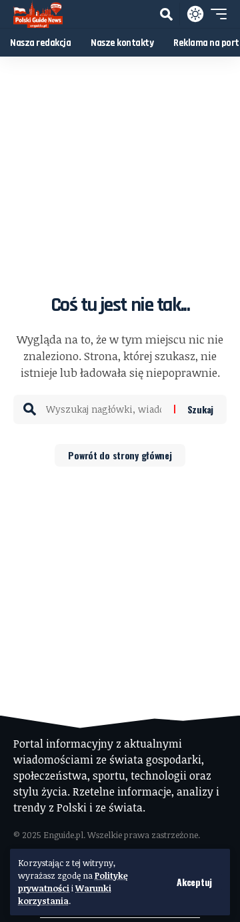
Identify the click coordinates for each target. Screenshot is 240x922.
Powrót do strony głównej (119, 455)
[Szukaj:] (105, 409)
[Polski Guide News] (38, 14)
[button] (194, 882)
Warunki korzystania (64, 894)
